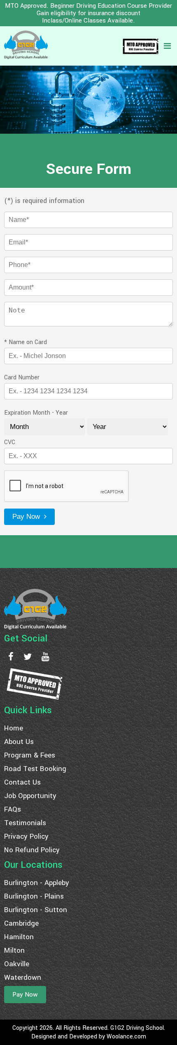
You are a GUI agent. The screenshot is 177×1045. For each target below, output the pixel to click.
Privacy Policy (26, 836)
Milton (14, 950)
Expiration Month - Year (36, 412)
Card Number (22, 377)
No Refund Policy (32, 850)
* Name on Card (25, 342)
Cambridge (21, 923)
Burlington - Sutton (35, 910)
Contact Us (22, 782)
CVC (9, 442)
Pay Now (27, 516)
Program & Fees (29, 755)
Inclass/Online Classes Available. (88, 20)
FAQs (12, 809)
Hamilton (19, 937)
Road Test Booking (35, 769)
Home (13, 728)
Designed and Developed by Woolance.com (88, 1036)
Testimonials (25, 823)
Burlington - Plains (34, 896)
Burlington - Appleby (36, 883)
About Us (19, 742)
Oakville (16, 964)
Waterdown (22, 977)
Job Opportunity (30, 796)
